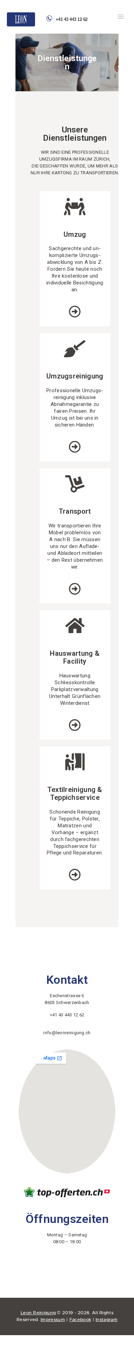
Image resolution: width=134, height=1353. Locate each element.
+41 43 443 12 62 (72, 19)
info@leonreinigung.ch (66, 1032)
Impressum (53, 1319)
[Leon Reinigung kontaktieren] (125, 17)
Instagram (107, 1319)
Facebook (80, 1319)
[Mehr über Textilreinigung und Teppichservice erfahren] (75, 874)
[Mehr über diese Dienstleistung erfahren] (75, 447)
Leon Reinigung (38, 1313)
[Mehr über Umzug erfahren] (75, 311)
